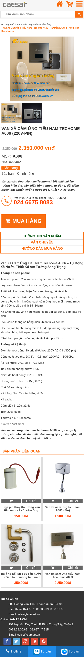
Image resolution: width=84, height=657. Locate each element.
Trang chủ (8, 24)
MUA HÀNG (27, 221)
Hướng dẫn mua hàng (42, 248)
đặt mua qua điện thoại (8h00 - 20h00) (40, 200)
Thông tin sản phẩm (42, 236)
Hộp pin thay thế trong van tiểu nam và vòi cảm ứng (21, 508)
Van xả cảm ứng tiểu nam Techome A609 (62, 575)
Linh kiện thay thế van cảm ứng (34, 24)
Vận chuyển (42, 242)
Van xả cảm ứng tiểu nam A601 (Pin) (62, 508)
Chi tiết (31, 501)
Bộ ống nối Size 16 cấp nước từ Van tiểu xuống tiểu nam (21, 575)
